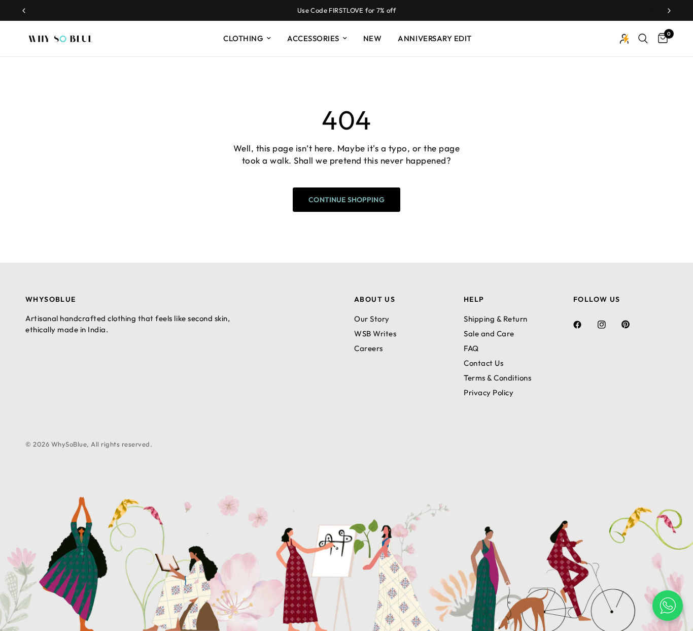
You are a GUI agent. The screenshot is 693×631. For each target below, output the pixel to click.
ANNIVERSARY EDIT (434, 38)
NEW (372, 38)
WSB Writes (375, 333)
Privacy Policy (488, 392)
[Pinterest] (632, 324)
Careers (368, 348)
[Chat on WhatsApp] (667, 605)
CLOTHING (243, 38)
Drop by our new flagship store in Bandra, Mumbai (421, 10)
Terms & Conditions (497, 378)
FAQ (471, 348)
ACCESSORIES (313, 38)
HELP (474, 299)
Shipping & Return (496, 319)
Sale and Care (489, 333)
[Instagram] (609, 324)
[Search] (643, 38)
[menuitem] (247, 38)
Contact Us (483, 363)
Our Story (372, 319)
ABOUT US (374, 299)
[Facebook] (584, 324)
